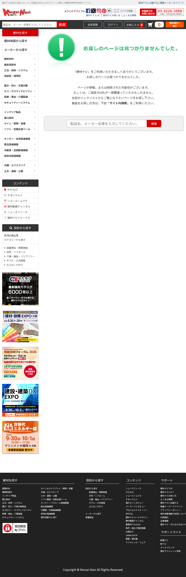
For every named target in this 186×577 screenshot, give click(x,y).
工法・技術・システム (12, 502)
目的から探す (21, 228)
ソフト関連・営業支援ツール (54, 499)
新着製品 (89, 517)
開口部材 (6, 499)
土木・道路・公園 (49, 495)
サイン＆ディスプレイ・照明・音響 (57, 488)
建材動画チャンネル (18, 206)
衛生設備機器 (47, 506)
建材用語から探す (15, 41)
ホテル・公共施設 (15, 260)
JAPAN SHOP (131, 535)
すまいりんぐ (14, 195)
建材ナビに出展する (148, 2)
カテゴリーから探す (14, 239)
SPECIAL (129, 513)
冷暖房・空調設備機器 (51, 510)
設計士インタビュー (135, 502)
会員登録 (93, 24)
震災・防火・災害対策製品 (14, 506)
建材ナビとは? (93, 15)
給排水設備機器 (48, 513)
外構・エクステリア (50, 492)
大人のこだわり (14, 265)
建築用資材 (7, 492)
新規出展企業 (11, 235)
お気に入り (134, 24)
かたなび (12, 189)
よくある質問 (129, 15)
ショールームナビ (17, 201)
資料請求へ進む (174, 24)
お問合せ (130, 531)
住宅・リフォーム (15, 252)
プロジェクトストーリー (137, 510)
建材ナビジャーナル (18, 217)
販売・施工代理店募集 (136, 527)
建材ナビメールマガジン (137, 517)
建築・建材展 (132, 538)
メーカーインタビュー (136, 506)
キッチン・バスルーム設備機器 (55, 502)
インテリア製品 (9, 495)
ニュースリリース (16, 212)
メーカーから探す (15, 50)
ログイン (113, 24)
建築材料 (6, 488)
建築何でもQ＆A (133, 524)
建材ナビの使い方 (111, 15)
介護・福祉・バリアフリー (20, 256)
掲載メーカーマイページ (172, 2)
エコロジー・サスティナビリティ (17, 510)
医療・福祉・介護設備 (12, 513)
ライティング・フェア (135, 542)
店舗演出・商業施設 (16, 247)
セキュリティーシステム (13, 517)
